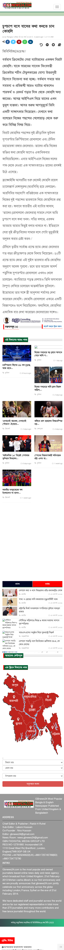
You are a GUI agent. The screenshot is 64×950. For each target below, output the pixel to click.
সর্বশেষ (17, 584)
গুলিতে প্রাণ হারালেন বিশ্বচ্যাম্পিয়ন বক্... (48, 422)
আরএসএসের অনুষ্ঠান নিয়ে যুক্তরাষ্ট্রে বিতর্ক (36, 632)
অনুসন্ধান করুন (33, 783)
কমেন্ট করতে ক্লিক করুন (53, 326)
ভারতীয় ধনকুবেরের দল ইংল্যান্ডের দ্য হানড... (12, 491)
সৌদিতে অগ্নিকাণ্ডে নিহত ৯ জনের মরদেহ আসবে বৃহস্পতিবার (39, 622)
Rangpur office (12, 37)
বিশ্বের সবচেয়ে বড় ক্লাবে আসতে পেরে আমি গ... (48, 354)
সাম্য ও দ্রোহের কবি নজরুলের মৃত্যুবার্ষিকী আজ (38, 599)
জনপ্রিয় (47, 584)
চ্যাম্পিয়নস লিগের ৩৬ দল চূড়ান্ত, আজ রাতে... (16, 367)
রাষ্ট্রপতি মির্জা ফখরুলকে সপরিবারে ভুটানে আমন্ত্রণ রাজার (39, 610)
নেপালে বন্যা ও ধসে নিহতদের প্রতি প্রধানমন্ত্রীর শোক (40, 590)
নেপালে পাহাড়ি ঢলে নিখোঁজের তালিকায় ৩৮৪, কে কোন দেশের (39, 643)
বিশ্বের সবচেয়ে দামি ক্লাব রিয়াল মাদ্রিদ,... (47, 388)
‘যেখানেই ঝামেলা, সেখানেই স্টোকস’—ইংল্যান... (14, 422)
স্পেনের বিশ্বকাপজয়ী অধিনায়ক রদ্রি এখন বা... (47, 457)
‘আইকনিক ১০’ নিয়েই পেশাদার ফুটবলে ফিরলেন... (15, 457)
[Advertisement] (32, 541)
